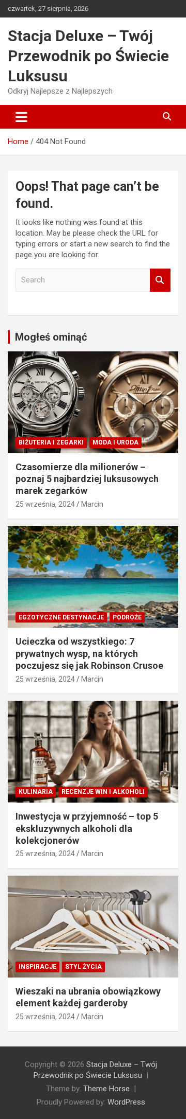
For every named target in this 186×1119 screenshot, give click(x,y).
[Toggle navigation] (21, 117)
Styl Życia (83, 966)
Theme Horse (106, 1088)
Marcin (92, 504)
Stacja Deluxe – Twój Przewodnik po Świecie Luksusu (88, 56)
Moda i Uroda (115, 442)
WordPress (126, 1102)
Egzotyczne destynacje (61, 617)
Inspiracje (37, 966)
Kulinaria (36, 791)
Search (160, 280)
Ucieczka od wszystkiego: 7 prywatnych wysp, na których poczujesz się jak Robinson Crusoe (89, 653)
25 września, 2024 (45, 504)
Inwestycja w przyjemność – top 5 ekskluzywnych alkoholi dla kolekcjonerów (87, 828)
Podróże (127, 617)
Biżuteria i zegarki (51, 442)
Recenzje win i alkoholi (103, 791)
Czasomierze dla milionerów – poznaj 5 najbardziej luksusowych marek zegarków (87, 478)
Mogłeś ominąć (51, 337)
